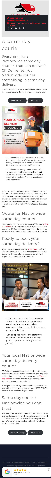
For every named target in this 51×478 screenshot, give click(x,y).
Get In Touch (35, 100)
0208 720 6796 (16, 18)
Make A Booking (17, 100)
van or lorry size (30, 249)
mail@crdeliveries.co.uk (17, 21)
